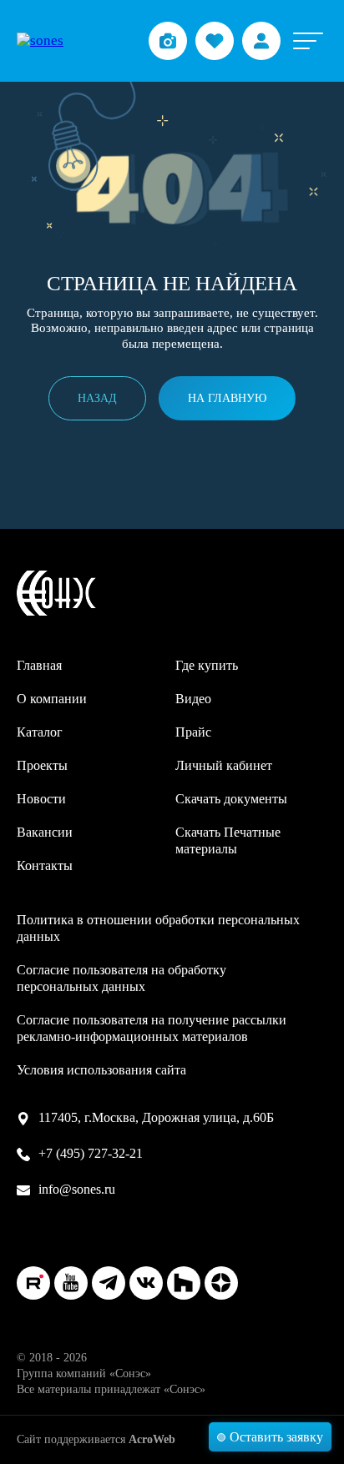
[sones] (40, 41)
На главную (227, 398)
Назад (97, 398)
